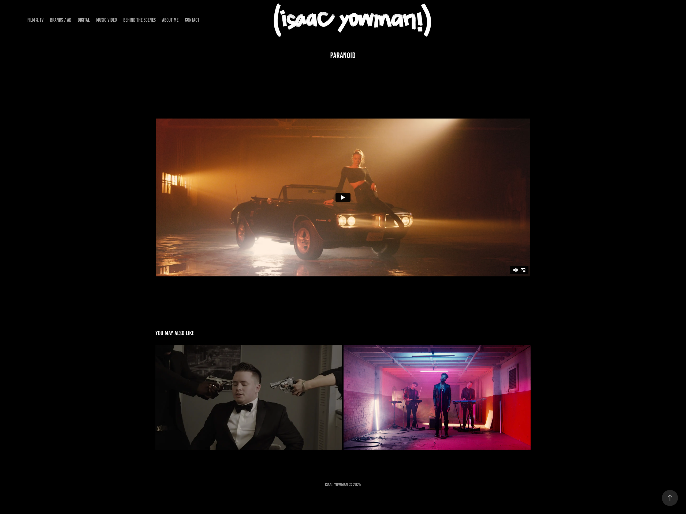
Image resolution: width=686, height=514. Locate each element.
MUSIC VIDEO (106, 20)
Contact (192, 20)
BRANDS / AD (60, 20)
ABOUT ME (170, 20)
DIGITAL (84, 20)
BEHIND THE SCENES (139, 20)
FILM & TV (35, 20)
